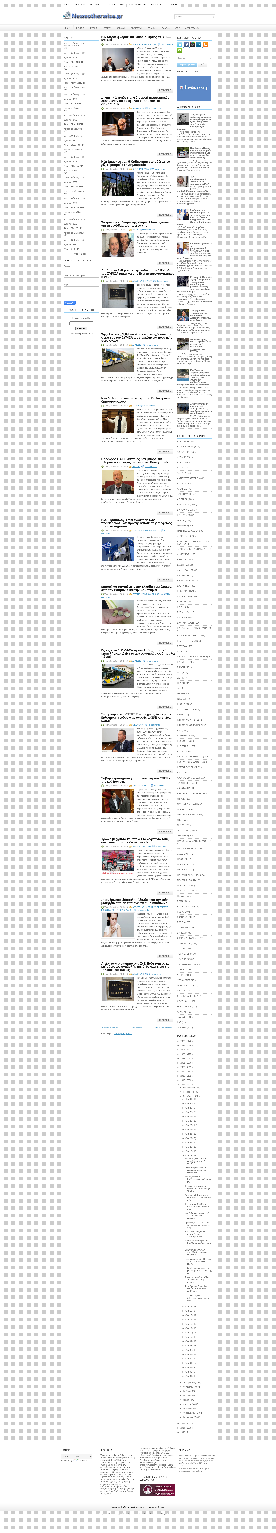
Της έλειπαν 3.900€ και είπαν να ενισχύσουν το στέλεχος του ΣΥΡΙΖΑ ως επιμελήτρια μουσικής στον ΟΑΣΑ (136, 337)
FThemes (111, 1514)
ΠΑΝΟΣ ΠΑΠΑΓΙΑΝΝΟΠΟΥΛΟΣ (192, 841)
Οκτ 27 (188, 1116)
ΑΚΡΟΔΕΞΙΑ (183, 452)
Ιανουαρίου (188, 1417)
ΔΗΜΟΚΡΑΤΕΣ (184, 536)
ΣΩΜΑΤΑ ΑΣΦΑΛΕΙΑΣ (137, 4)
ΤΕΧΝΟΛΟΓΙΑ (184, 943)
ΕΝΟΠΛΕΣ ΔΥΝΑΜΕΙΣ (188, 636)
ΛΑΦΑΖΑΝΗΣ (184, 788)
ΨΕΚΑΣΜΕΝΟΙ (184, 1006)
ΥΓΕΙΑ (177, 28)
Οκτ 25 (188, 1125)
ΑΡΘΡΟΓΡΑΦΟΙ (192, 28)
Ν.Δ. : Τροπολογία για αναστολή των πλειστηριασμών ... (195, 1234)
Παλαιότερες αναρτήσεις (164, 1027)
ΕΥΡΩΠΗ (94, 28)
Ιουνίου (186, 1395)
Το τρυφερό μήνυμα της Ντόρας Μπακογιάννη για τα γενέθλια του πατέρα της (135, 223)
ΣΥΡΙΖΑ (153, 44)
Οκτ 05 (188, 1359)
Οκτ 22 (188, 1138)
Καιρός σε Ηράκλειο (73, 66)
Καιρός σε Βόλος (71, 108)
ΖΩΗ (179, 678)
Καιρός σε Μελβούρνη (74, 233)
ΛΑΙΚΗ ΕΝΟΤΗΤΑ (185, 783)
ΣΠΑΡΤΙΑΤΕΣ (184, 927)
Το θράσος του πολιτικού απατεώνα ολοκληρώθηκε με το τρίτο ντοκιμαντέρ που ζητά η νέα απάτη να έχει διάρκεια (194, 121)
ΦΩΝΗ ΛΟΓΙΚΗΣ (185, 985)
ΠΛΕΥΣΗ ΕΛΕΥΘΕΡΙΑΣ (188, 875)
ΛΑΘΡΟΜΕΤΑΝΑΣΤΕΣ (188, 778)
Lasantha (134, 1514)
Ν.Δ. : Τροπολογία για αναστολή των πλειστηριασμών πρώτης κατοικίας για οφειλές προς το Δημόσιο (136, 522)
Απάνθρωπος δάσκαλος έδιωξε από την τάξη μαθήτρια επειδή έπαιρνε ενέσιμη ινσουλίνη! (134, 901)
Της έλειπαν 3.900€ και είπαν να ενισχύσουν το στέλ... (197, 1206)
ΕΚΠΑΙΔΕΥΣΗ (173, 4)
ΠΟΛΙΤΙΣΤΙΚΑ (156, 4)
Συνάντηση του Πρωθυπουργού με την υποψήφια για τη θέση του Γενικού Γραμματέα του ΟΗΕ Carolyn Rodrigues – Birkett (194, 217)
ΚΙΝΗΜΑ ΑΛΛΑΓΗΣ (186, 720)
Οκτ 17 (188, 1306)
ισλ (179, 688)
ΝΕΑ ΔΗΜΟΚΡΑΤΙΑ (140, 44)
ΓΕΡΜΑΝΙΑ (182, 525)
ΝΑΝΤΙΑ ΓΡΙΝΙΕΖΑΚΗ (187, 804)
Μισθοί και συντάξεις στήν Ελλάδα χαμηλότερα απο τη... (198, 1243)
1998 (183, 1432)
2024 (183, 1050)
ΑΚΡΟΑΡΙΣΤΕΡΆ (185, 446)
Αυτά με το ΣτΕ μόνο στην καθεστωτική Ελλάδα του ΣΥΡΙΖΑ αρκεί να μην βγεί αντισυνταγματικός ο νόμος (137, 273)
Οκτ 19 (188, 1151)
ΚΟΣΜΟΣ (107, 28)
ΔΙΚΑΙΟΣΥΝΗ (136, 28)
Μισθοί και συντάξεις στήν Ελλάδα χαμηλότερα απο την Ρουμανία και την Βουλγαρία (136, 588)
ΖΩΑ (122, 4)
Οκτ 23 (188, 1134)
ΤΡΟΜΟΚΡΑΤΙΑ (185, 964)
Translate (83, 1460)
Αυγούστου (188, 1387)
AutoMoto (182, 1017)
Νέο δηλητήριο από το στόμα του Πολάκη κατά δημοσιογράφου (135, 399)
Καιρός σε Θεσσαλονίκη (75, 87)
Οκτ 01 (188, 1376)
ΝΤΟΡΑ (135, 230)
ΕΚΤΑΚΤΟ (182, 602)
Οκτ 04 (188, 1363)
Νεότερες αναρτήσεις (110, 1027)
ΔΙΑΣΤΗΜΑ (182, 575)
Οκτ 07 (188, 1350)
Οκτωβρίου (188, 1096)
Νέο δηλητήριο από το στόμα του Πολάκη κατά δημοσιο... (198, 1215)
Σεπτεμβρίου (189, 1382)
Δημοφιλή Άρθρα (187, 64)
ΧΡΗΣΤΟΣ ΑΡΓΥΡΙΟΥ (188, 996)
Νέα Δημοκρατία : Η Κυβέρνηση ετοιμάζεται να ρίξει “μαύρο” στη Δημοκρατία (135, 163)
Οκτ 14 (188, 1319)
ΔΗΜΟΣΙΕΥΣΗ (184, 554)
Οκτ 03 (188, 1367)
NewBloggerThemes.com (167, 1514)
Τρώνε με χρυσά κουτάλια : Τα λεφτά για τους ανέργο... (197, 1279)
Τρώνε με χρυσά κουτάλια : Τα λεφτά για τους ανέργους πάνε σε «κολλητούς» (135, 840)
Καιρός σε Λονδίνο (72, 212)
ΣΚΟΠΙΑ (181, 922)
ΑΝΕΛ (180, 468)
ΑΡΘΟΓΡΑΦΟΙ (138, 907)
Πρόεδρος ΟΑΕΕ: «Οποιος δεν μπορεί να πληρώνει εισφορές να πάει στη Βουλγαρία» (134, 460)
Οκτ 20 (188, 1147)
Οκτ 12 (188, 1328)
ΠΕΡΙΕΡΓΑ (182, 870)
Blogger (84, 254)
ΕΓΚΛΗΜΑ (152, 28)
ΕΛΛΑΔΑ (166, 28)
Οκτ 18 (188, 1155)
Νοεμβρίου (188, 1092)
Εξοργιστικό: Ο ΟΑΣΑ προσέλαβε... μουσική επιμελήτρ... (196, 1252)
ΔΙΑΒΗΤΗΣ (151, 907)
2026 (183, 1041)
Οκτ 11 (188, 1333)
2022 (183, 1058)
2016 (183, 1084)
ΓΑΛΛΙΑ (181, 520)
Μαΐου (186, 1400)
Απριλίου (187, 1404)
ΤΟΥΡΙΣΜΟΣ (183, 954)
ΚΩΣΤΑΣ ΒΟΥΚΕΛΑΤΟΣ (122, 910)
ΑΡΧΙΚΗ (67, 28)
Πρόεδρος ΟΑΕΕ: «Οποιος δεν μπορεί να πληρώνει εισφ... (197, 1225)
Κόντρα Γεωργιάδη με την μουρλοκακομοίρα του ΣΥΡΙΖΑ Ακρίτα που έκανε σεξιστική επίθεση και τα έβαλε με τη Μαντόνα (194, 250)
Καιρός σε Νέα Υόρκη (74, 191)
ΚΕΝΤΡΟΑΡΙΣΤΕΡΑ (186, 709)
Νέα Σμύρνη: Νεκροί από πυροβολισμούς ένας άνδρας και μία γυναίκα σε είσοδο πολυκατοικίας (200, 153)
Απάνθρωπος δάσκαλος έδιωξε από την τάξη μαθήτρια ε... (196, 1288)
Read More (165, 90)
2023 (183, 1054)
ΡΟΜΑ (180, 901)
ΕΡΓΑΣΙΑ (136, 466)
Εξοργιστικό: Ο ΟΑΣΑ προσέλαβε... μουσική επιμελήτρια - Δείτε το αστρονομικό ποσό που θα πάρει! (138, 653)
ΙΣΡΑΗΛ (181, 699)
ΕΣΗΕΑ (181, 651)
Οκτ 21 (188, 1142)
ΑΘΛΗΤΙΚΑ (110, 4)
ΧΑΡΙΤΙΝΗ (182, 991)
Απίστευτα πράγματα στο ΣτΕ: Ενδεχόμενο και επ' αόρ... (197, 1298)
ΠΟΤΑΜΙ (181, 896)
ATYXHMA (182, 1012)
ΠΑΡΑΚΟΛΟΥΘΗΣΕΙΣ (187, 848)
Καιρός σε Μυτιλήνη (73, 149)
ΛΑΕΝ (180, 772)
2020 (183, 1067)
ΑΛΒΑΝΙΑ (182, 457)
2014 (183, 1428)
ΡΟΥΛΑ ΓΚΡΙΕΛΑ (185, 906)
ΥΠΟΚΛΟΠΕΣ (184, 980)
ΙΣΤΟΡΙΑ (181, 704)
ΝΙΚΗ (180, 820)
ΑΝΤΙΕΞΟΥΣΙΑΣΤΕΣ (187, 478)
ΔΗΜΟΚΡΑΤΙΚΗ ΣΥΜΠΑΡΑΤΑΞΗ (193, 549)
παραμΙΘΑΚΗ (184, 854)
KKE (179, 1022)
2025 (183, 1045)
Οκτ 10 (188, 1337)
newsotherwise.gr (136, 1507)
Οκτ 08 (188, 1345)
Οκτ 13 (188, 1324)
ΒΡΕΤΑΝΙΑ (182, 515)
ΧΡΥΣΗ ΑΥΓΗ (184, 1001)
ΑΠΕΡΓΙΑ (182, 483)
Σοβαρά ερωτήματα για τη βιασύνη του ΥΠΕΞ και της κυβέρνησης (137, 779)
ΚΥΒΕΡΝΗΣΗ (184, 746)
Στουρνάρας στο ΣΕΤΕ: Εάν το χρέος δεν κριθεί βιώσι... (198, 1261)
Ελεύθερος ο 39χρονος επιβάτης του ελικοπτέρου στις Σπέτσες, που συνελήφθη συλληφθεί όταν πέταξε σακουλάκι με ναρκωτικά (194, 377)
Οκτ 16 (188, 1311)
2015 (183, 1423)
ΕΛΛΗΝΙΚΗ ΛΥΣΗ (185, 623)
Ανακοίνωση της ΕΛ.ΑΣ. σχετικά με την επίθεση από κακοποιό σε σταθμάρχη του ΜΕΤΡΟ (201, 345)
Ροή (202, 64)
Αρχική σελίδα (136, 1027)
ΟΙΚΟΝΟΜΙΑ (157, 594)
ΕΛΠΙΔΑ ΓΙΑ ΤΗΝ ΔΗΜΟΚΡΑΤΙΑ (192, 628)
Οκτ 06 (188, 1354)
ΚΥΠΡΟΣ (181, 751)
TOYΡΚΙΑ (145, 786)
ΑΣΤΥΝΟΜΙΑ (183, 504)
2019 (183, 1071)
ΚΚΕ (179, 730)
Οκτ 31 (188, 1099)
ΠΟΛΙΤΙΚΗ (80, 28)
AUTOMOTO (95, 4)
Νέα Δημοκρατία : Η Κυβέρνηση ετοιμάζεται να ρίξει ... (198, 1179)
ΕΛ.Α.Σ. (181, 607)
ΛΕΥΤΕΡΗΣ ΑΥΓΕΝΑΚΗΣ (189, 793)
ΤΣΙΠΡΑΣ (181, 970)
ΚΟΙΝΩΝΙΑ (121, 28)
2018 (183, 1076)
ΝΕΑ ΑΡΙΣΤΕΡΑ (184, 809)
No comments (167, 44)
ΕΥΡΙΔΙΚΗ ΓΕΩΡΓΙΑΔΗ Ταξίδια (192, 657)
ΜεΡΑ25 (181, 799)
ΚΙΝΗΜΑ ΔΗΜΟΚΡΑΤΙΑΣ (189, 725)
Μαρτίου (187, 1408)
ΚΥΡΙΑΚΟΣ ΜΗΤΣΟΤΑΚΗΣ (190, 757)
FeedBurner (87, 333)
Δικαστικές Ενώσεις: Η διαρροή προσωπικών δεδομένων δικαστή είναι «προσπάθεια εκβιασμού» (135, 100)
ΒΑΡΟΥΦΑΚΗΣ (184, 510)
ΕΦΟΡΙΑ (181, 667)
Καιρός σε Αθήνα (72, 46)
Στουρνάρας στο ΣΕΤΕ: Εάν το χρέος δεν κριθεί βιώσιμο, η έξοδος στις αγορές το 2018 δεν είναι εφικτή (136, 717)
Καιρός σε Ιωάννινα (73, 129)
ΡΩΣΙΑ (180, 912)
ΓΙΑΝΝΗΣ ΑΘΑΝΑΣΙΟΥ (188, 531)
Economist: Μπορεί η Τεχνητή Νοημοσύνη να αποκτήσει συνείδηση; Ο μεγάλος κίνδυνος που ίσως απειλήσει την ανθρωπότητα (194, 284)
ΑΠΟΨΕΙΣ (182, 489)
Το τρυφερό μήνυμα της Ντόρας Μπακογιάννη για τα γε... (198, 1188)
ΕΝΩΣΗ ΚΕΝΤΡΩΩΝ (187, 641)
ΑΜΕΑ (66, 4)
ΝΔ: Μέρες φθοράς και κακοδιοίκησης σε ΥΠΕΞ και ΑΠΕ (136, 38)
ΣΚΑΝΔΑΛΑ (183, 917)
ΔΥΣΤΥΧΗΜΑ (183, 586)
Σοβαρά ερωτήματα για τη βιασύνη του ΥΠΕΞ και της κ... (198, 1270)
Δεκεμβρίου (188, 1087)
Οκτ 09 (188, 1341)
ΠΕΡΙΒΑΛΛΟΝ (184, 864)
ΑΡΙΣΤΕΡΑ (182, 499)
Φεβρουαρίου (189, 1413)
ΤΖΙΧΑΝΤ (182, 948)
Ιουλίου (186, 1391)
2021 (183, 1063)
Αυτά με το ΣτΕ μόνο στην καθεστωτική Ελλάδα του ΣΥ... (198, 1197)
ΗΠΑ (179, 683)
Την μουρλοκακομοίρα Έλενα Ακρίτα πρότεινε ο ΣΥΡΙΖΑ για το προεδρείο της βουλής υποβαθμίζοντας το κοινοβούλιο (194, 184)
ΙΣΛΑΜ (180, 693)
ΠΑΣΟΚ (181, 859)
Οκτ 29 (188, 1108)
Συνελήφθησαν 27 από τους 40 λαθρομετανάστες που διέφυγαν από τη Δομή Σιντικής (201, 409)
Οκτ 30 (188, 1103)
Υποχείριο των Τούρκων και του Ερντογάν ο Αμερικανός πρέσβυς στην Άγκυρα (200, 315)
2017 (183, 1080)
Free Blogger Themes (148, 1514)
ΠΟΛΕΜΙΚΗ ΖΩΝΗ (186, 880)
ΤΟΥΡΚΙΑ (182, 959)
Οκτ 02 (188, 1372)
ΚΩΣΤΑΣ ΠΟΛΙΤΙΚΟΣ (187, 767)
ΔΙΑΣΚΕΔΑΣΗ (79, 4)
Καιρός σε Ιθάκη (71, 170)
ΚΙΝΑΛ (180, 714)
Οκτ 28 (188, 1112)
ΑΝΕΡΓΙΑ (136, 846)
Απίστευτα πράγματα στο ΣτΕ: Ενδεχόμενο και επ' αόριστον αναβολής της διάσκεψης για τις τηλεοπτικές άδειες (135, 966)
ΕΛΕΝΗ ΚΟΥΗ (184, 612)
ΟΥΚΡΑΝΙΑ (182, 836)
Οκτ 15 (188, 1315)
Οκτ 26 (188, 1121)
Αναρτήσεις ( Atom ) (123, 1033)
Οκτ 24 (188, 1129)
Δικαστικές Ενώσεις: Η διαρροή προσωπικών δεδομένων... (196, 1170)
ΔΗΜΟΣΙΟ (137, 345)
